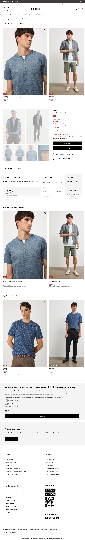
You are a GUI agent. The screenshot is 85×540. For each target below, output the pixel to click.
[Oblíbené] (79, 9)
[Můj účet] (76, 9)
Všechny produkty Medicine (67, 148)
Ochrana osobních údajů (13, 474)
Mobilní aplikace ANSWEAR (52, 474)
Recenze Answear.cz (11, 462)
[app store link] (50, 494)
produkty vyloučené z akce (46, 394)
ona (3, 7)
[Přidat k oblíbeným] (45, 29)
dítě (3, 11)
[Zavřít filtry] (80, 1)
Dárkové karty (10, 503)
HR (10, 534)
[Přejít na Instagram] (50, 517)
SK (17, 534)
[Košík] (82, 9)
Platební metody (10, 500)
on (8, 7)
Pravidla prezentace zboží (52, 468)
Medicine (55, 110)
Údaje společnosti (34, 529)
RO (15, 534)
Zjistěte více (11, 439)
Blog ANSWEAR (49, 465)
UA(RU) (21, 534)
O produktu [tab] (8, 168)
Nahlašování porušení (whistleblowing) (16, 471)
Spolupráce (9, 465)
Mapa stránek (53, 529)
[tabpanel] (42, 187)
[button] (14, 126)
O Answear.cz (10, 459)
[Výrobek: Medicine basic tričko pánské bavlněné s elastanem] (25, 61)
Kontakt (8, 512)
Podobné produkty (68, 143)
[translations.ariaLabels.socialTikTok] (57, 517)
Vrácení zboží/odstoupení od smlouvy (16, 494)
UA (19, 534)
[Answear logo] (36, 9)
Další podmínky (49, 462)
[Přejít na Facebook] (46, 517)
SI (16, 534)
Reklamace (9, 491)
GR (9, 534)
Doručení (8, 497)
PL (14, 534)
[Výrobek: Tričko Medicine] (25, 333)
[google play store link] (50, 490)
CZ (7, 534)
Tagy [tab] (19, 168)
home (8, 11)
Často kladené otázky (12, 509)
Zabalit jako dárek (11, 506)
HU (12, 534)
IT (13, 534)
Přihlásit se (42, 416)
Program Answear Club (51, 471)
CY (6, 534)
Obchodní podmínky (50, 459)
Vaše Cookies (44, 529)
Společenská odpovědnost (13, 468)
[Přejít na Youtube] (53, 517)
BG (5, 534)
